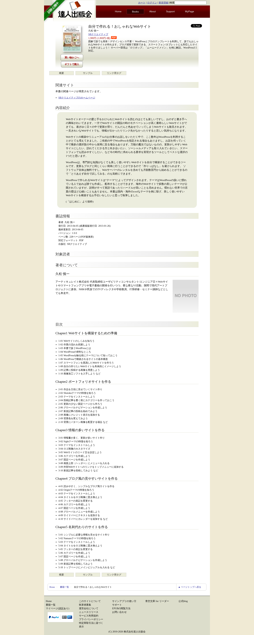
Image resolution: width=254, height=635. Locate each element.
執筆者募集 (85, 605)
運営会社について (88, 608)
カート (141, 2)
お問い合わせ (119, 612)
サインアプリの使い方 (124, 601)
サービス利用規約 (88, 615)
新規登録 (163, 2)
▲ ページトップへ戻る (189, 587)
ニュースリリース (88, 612)
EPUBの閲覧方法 (121, 608)
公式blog (183, 601)
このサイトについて (90, 601)
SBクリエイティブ (98, 34)
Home (118, 11)
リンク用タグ (114, 73)
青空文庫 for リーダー (157, 601)
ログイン (152, 2)
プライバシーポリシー (91, 619)
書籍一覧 (64, 587)
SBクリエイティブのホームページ (76, 97)
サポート (117, 605)
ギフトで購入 (72, 64)
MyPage (189, 11)
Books (135, 11)
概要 (61, 73)
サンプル (88, 73)
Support (170, 11)
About (152, 11)
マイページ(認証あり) (57, 608)
